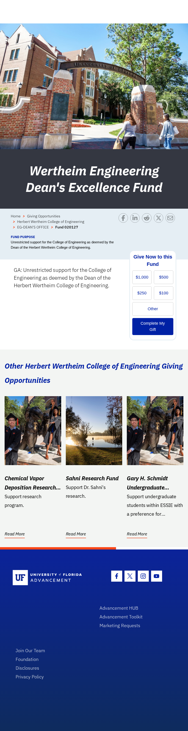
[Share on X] (160, 223)
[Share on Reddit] (148, 223)
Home (16, 216)
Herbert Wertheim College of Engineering (50, 221)
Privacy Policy (30, 677)
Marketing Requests (120, 625)
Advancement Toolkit (121, 617)
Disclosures (27, 668)
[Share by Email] (171, 223)
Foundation (27, 659)
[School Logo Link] (51, 577)
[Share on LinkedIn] (136, 223)
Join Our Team (30, 650)
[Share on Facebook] (124, 223)
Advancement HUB (119, 608)
